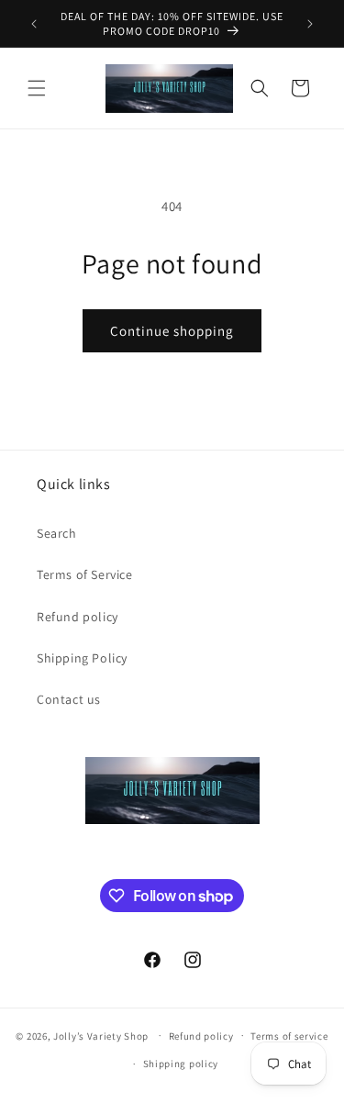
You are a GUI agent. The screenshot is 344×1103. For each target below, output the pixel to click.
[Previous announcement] (34, 24)
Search (57, 533)
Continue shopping (172, 331)
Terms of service (288, 1036)
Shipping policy (181, 1063)
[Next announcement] (310, 24)
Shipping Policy (82, 658)
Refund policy (77, 616)
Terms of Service (85, 574)
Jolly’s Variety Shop (101, 1035)
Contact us (69, 699)
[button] (37, 88)
